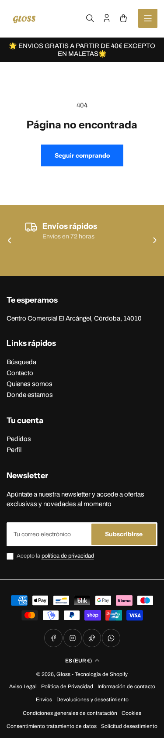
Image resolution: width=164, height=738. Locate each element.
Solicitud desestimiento (129, 726)
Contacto (20, 372)
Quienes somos (29, 383)
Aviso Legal (23, 686)
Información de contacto (126, 686)
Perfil (14, 449)
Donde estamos (30, 394)
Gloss (63, 674)
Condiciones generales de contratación (70, 713)
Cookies (131, 713)
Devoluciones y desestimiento (92, 700)
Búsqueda (21, 362)
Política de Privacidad (67, 686)
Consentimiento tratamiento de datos (52, 726)
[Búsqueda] (90, 18)
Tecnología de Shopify (101, 674)
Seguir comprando (82, 155)
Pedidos (19, 438)
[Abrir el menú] (147, 18)
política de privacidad (68, 556)
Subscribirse (124, 534)
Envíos (44, 700)
